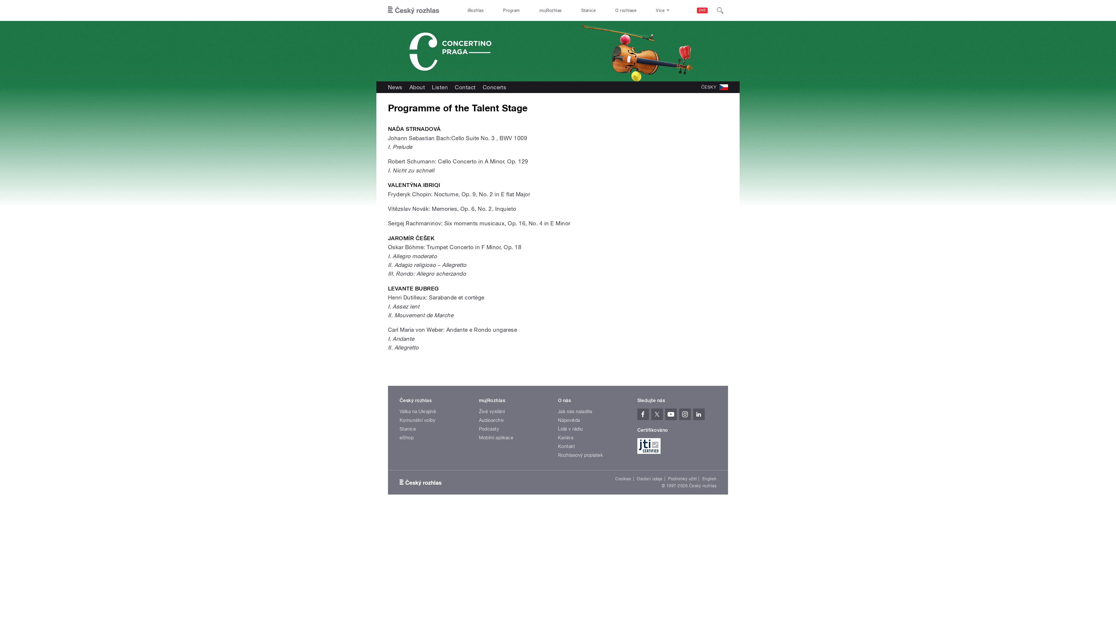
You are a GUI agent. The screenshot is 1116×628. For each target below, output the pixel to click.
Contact (465, 87)
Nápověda (569, 420)
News (395, 87)
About (417, 87)
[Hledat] (720, 10)
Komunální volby (417, 420)
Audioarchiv (491, 420)
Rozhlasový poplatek (580, 455)
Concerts (495, 87)
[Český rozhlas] (413, 10)
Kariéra (565, 437)
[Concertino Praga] (558, 51)
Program (511, 10)
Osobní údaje (650, 479)
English (709, 479)
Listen (440, 87)
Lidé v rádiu (570, 429)
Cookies (623, 479)
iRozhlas (476, 10)
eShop (407, 437)
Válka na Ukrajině (418, 411)
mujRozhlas (550, 10)
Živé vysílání (492, 411)
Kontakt (566, 446)
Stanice (588, 10)
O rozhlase (625, 10)
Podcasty (489, 429)
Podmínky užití (682, 479)
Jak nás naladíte (575, 411)
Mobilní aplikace (496, 437)
